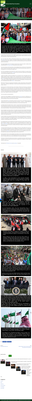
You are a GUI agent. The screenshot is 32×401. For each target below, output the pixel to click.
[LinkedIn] (0, 201)
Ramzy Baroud (15, 143)
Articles (2, 381)
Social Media (2, 388)
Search (10, 355)
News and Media (3, 385)
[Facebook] (0, 199)
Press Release (2, 386)
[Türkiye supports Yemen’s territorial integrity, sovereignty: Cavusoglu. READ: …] (8, 365)
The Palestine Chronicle (9, 143)
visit (3, 78)
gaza (1, 382)
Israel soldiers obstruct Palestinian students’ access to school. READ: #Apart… (26, 367)
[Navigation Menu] (30, 3)
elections (13, 80)
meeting (3, 59)
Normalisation (9, 341)
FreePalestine (4, 341)
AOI (8, 100)
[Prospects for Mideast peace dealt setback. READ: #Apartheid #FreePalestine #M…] (3, 363)
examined (20, 96)
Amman (6, 123)
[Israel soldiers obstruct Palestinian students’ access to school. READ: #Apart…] (18, 370)
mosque (8, 130)
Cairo (3, 123)
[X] (0, 200)
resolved (13, 72)
